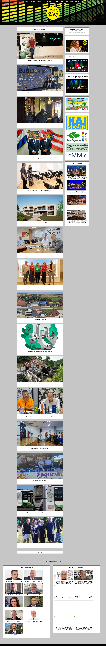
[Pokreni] (67, 70)
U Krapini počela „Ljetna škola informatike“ (40, 433)
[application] (77, 65)
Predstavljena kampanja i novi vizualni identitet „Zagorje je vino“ (40, 46)
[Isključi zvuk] (84, 70)
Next (60, 552)
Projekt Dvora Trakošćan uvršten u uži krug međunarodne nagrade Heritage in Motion (40, 110)
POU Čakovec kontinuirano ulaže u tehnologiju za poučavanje (40, 176)
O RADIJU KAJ (32, 1)
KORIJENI (71, 1)
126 (41, 552)
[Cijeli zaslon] (86, 70)
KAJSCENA (67, 1)
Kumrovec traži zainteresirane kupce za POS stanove (40, 208)
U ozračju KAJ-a (49, 1)
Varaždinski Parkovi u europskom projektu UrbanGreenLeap (40, 337)
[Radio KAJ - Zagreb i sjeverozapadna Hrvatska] (53, 19)
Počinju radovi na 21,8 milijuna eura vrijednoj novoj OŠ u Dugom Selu (40, 240)
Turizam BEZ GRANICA (41, 1)
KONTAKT (80, 1)
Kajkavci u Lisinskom (59, 1)
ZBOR (76, 1)
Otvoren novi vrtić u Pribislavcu (40, 304)
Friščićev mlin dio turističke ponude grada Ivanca (40, 369)
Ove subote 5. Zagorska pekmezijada (40, 466)
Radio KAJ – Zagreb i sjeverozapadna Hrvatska (53, 561)
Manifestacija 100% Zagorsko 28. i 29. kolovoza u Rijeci (40, 272)
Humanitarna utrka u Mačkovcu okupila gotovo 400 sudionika (40, 530)
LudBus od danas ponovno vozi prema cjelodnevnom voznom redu (40, 498)
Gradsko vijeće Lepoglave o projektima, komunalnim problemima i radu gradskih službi (40, 401)
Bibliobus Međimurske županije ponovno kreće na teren (40, 78)
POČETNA (26, 1)
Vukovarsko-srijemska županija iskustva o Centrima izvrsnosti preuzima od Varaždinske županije (40, 142)
